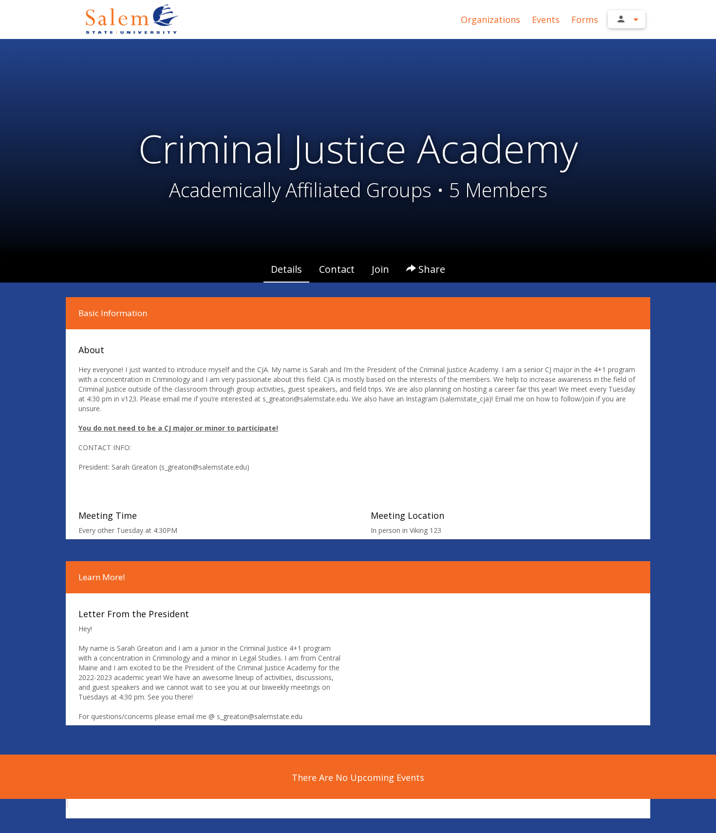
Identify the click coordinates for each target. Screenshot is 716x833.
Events (546, 19)
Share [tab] (430, 269)
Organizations (490, 19)
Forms (584, 19)
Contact (337, 269)
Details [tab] (286, 269)
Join (380, 269)
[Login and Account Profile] (626, 19)
